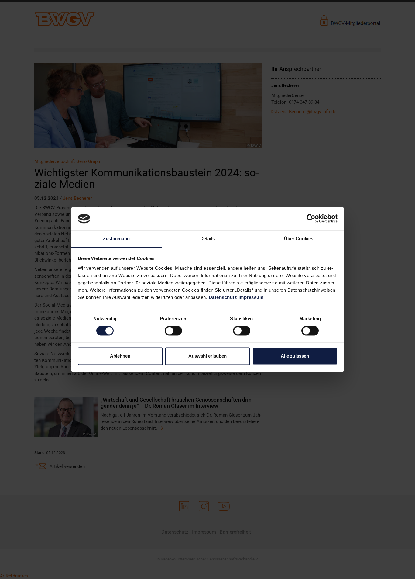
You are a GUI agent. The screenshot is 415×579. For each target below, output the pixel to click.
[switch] (173, 331)
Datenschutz (223, 297)
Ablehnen (120, 356)
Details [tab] (207, 238)
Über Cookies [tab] (298, 238)
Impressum (251, 297)
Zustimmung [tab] (116, 238)
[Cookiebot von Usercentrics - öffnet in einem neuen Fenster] (311, 218)
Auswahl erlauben (207, 356)
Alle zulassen (295, 356)
